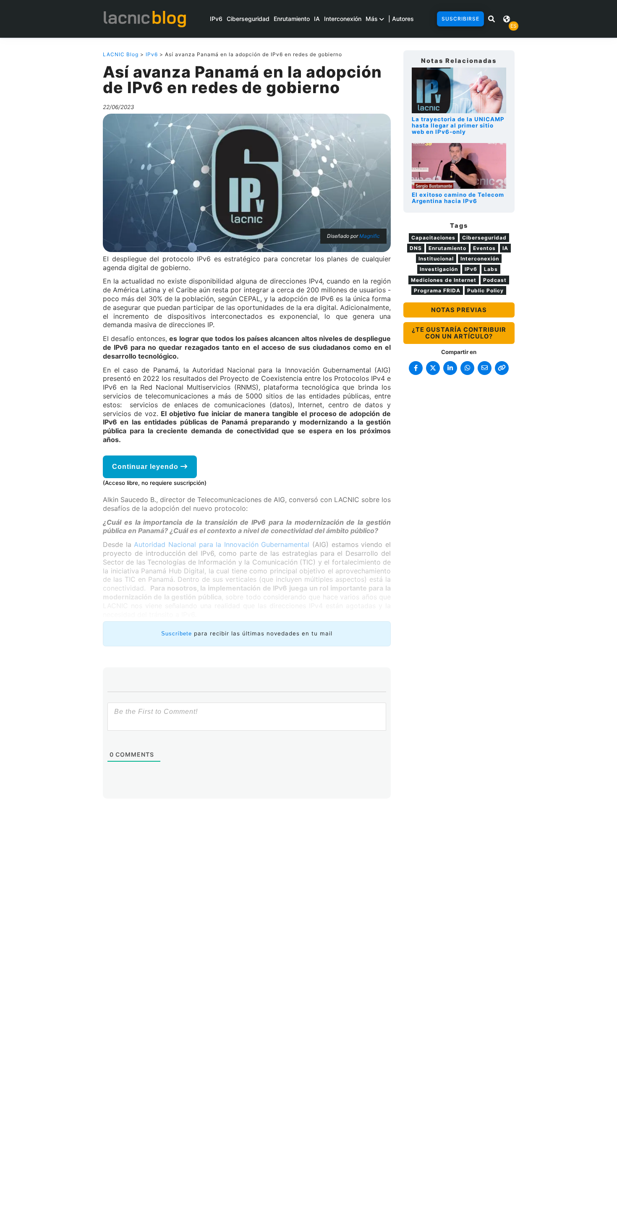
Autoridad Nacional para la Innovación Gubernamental (221, 544)
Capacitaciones (433, 237)
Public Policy (485, 290)
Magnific (369, 236)
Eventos (484, 248)
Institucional (436, 258)
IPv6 (216, 18)
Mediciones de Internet (443, 280)
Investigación (439, 269)
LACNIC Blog (121, 54)
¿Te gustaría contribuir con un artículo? (459, 333)
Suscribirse (460, 19)
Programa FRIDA (437, 290)
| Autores (401, 18)
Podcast (495, 280)
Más (372, 18)
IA (317, 18)
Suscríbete (176, 633)
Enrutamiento (292, 18)
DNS (416, 248)
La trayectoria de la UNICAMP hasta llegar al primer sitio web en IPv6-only (458, 125)
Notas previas (459, 310)
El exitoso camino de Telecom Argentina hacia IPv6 (458, 198)
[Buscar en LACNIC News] (491, 18)
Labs (491, 269)
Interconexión (342, 18)
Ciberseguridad (248, 18)
